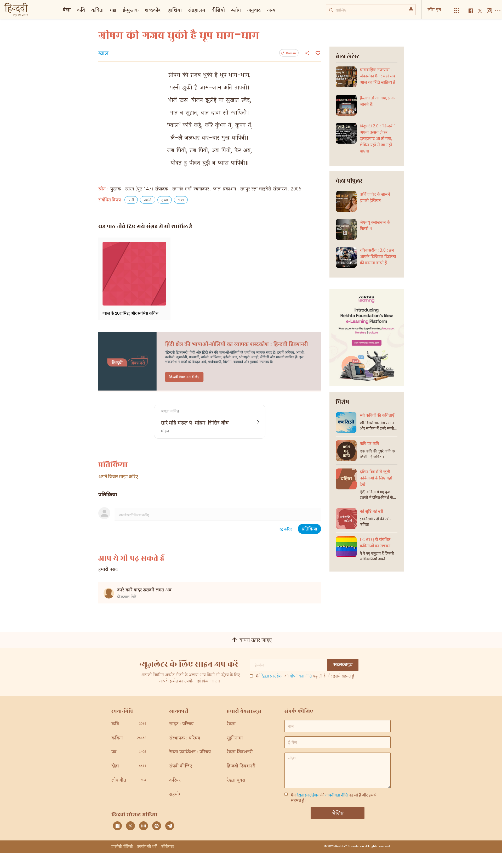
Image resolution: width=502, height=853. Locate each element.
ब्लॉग (236, 10)
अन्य (271, 10)
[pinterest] (156, 825)
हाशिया (175, 10)
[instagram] (143, 825)
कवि (81, 10)
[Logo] (16, 10)
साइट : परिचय (181, 724)
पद (128, 752)
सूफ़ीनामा (235, 738)
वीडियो (218, 10)
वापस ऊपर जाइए (255, 640)
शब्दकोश (153, 10)
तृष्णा (164, 200)
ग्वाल (103, 54)
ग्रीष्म (181, 200)
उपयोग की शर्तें (147, 846)
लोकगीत (128, 780)
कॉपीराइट (167, 846)
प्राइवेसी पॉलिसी (122, 846)
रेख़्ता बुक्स (236, 780)
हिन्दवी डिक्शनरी (241, 766)
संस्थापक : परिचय (184, 738)
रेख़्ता (231, 724)
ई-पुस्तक (131, 10)
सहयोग (175, 795)
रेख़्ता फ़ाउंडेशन (272, 676)
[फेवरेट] (317, 52)
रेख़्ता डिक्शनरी (240, 752)
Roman (291, 53)
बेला (67, 9)
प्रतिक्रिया (309, 529)
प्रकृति (147, 200)
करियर (174, 780)
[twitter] (130, 825)
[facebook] (117, 825)
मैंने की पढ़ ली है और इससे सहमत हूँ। (306, 676)
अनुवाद (254, 10)
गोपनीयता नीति (301, 676)
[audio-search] (411, 9)
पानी (131, 200)
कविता (97, 10)
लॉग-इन (434, 9)
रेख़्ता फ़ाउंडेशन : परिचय (190, 752)
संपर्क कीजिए (180, 766)
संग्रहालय (196, 10)
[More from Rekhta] (457, 10)
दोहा (128, 766)
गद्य (113, 10)
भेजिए (338, 813)
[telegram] (169, 825)
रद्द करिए (285, 529)
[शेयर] (307, 52)
